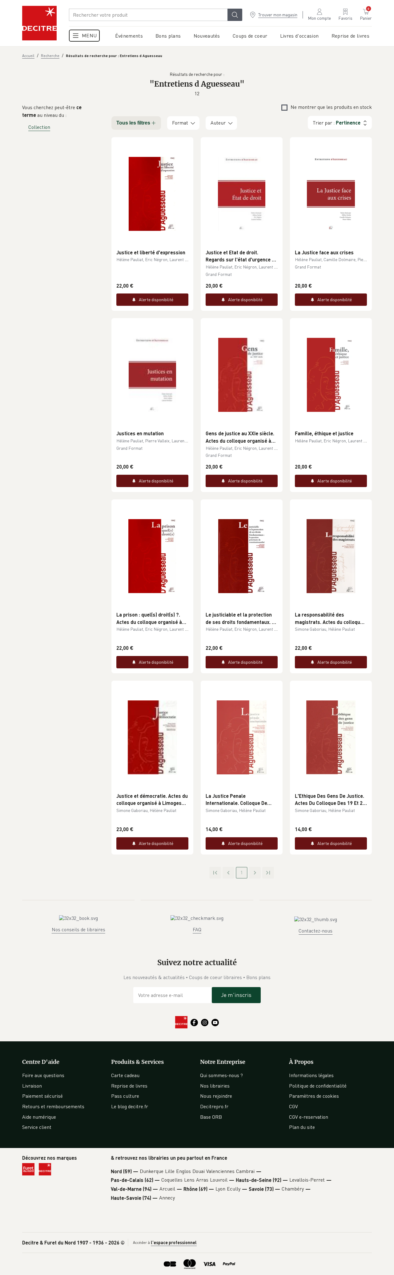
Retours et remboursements (53, 1106)
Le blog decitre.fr (129, 1106)
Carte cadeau (125, 1075)
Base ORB (211, 1117)
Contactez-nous (315, 931)
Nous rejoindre (216, 1096)
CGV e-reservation (308, 1117)
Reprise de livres (129, 1086)
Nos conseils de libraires (78, 929)
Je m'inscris (236, 994)
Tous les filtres (133, 122)
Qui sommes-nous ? (221, 1075)
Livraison (32, 1086)
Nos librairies (215, 1086)
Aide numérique (39, 1117)
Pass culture (125, 1096)
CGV (293, 1106)
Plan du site (302, 1127)
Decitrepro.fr (214, 1106)
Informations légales (311, 1075)
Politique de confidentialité (318, 1086)
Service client (36, 1127)
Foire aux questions (43, 1075)
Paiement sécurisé (42, 1096)
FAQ (197, 929)
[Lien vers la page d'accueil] (39, 23)
